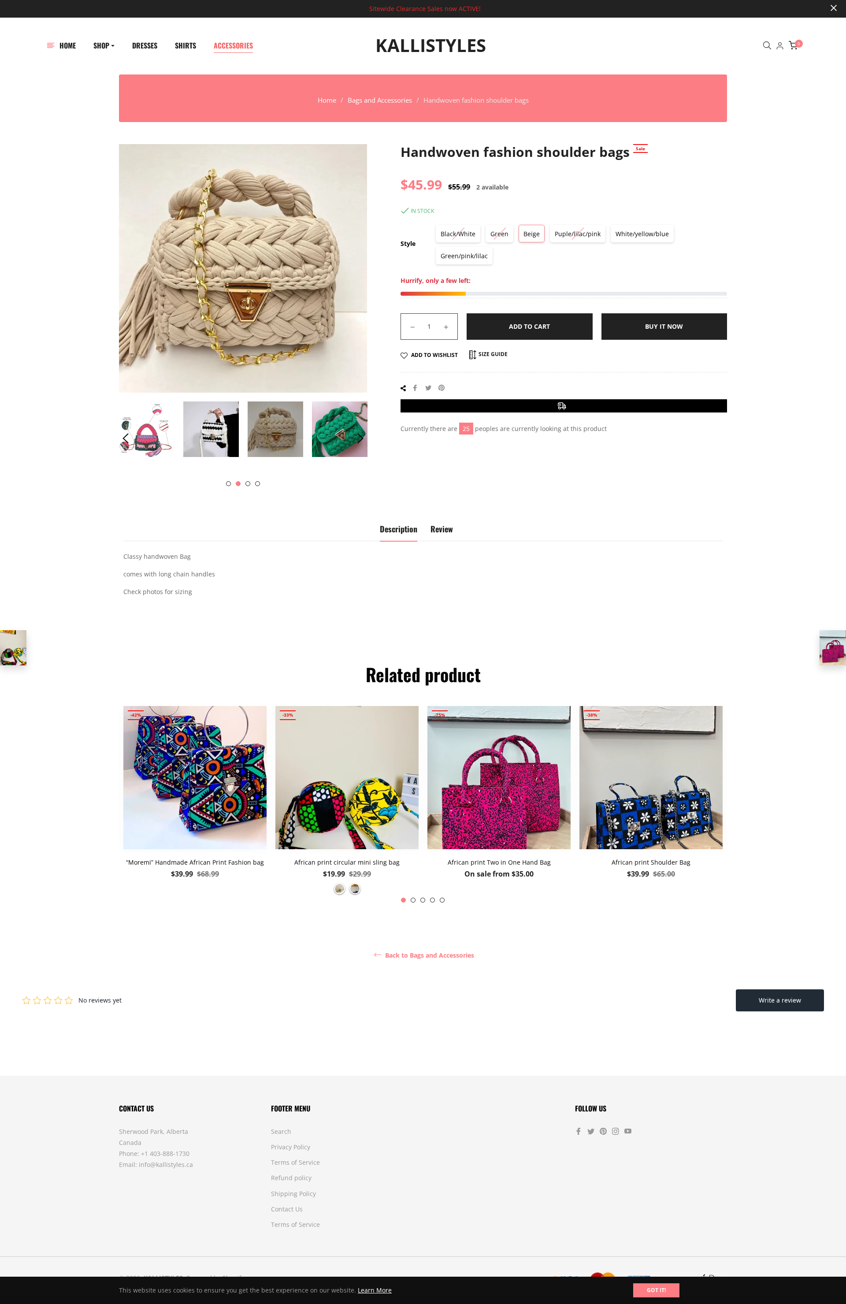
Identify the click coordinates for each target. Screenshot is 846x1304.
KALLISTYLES (430, 45)
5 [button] (442, 900)
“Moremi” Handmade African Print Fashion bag (195, 862)
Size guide (492, 354)
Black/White (458, 234)
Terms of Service (295, 1162)
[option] (195, 804)
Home (327, 100)
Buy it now (664, 326)
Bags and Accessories (380, 100)
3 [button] (247, 483)
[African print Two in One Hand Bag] (833, 647)
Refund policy (291, 1178)
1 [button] (228, 483)
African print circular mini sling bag (347, 862)
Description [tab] (398, 529)
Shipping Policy (293, 1193)
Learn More (375, 1290)
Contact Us (287, 1209)
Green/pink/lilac (464, 256)
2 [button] (238, 483)
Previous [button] (126, 438)
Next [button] (360, 438)
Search (281, 1131)
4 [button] (257, 483)
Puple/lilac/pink (578, 234)
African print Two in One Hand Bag (499, 862)
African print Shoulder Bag (651, 862)
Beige (531, 234)
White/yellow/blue (642, 234)
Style (408, 243)
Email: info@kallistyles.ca (156, 1164)
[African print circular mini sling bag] (13, 647)
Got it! (656, 1290)
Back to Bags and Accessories (428, 955)
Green (499, 234)
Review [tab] (441, 529)
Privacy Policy (290, 1147)
